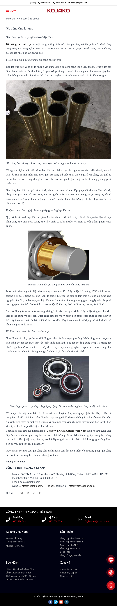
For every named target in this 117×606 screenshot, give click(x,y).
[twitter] (56, 602)
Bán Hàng (17, 517)
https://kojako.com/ (32, 485)
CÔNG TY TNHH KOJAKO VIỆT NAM (29, 512)
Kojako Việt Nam (17, 531)
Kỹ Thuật (53, 517)
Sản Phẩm (66, 531)
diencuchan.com (86, 485)
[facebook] (50, 602)
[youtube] (61, 602)
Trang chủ (10, 18)
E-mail (88, 517)
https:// (51, 485)
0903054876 (61, 3)
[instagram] (66, 602)
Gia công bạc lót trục (19, 44)
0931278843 (46, 3)
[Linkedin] (28, 493)
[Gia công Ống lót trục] (58, 10)
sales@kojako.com (79, 3)
